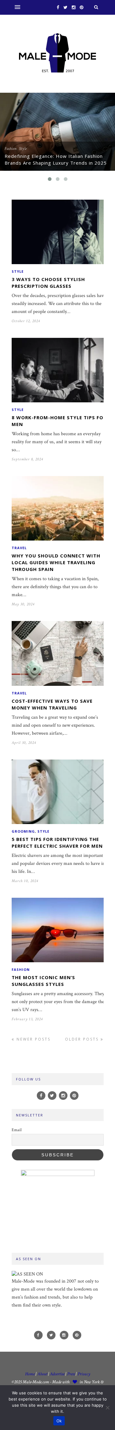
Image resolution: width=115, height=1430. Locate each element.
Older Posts (83, 1039)
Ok (59, 1420)
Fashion (11, 148)
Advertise (57, 1374)
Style (23, 148)
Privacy (84, 1374)
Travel (19, 547)
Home (30, 1374)
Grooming (23, 831)
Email (16, 1130)
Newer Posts (33, 1039)
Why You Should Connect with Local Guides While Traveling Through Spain (56, 562)
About (42, 1374)
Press (71, 1374)
